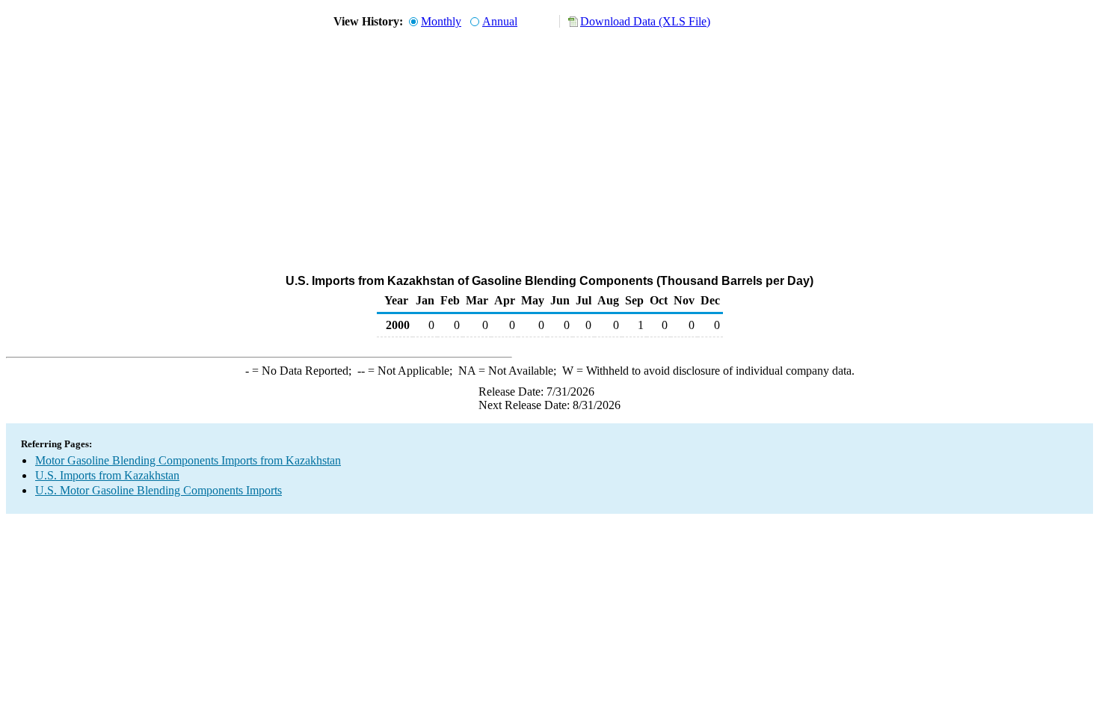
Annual (499, 21)
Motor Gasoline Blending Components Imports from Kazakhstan (188, 460)
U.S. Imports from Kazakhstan (107, 475)
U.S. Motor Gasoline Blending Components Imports (158, 490)
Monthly (441, 21)
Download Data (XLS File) (645, 21)
